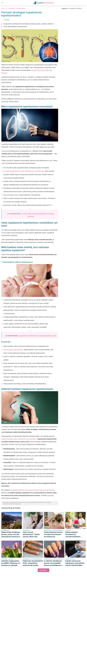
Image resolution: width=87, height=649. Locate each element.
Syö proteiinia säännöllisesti (13, 350)
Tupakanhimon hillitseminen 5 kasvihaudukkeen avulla (37, 336)
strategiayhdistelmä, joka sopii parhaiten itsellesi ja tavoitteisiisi (33, 490)
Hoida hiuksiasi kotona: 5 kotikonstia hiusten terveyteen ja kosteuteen (53, 534)
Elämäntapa (5, 530)
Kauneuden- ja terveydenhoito (17, 8)
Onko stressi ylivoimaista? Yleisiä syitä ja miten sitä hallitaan (31, 534)
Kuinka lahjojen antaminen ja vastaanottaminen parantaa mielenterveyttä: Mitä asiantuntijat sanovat (74, 534)
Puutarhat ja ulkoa (7, 559)
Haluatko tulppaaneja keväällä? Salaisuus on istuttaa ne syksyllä (10, 563)
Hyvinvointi (4, 8)
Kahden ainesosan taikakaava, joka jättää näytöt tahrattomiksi (74, 563)
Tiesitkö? (68, 530)
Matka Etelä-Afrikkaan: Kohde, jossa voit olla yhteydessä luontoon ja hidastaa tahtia (11, 534)
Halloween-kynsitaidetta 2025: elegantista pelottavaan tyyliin (33, 563)
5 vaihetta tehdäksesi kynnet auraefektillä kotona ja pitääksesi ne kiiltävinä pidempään (53, 563)
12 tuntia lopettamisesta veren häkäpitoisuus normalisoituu (23, 171)
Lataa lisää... (43, 570)
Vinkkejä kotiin (70, 559)
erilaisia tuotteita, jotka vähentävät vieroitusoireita (18, 439)
